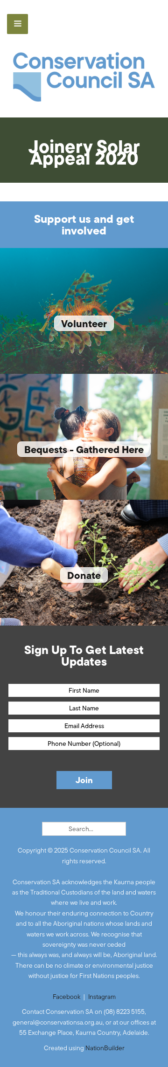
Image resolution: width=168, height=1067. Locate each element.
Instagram (102, 996)
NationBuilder (105, 1048)
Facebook (66, 996)
